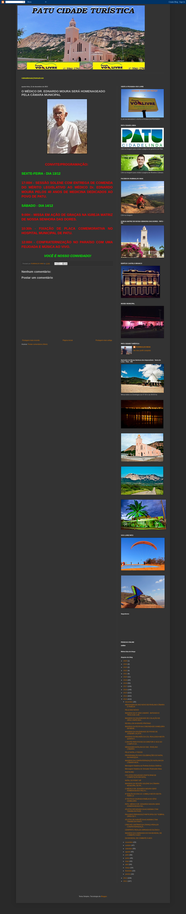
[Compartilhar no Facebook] (63, 263)
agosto (128, 852)
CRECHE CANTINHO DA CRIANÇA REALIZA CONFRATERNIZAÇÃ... (141, 826)
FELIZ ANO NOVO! (132, 710)
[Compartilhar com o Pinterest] (66, 263)
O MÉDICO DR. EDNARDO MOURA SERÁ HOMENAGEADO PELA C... (140, 790)
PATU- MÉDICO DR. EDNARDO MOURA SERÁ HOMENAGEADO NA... (142, 805)
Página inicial (68, 340)
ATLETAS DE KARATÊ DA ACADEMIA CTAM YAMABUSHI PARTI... (141, 821)
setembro (129, 849)
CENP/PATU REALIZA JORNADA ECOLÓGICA (142, 830)
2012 (125, 878)
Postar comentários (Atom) (38, 344)
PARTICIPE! (129, 772)
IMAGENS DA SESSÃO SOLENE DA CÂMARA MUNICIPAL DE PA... (142, 784)
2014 (125, 696)
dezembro (129, 702)
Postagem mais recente (31, 340)
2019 (125, 680)
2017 (125, 686)
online (123, 645)
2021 (125, 674)
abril (127, 864)
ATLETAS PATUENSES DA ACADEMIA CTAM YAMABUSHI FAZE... (141, 810)
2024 (125, 664)
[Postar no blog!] (58, 263)
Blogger (104, 896)
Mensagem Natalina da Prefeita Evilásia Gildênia (143, 766)
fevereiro (128, 871)
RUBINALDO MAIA (143, 347)
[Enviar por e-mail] (55, 263)
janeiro (128, 874)
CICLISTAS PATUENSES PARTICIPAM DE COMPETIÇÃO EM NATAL (140, 776)
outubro (128, 845)
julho (127, 855)
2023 (125, 667)
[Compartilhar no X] (61, 263)
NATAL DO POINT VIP (133, 780)
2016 (125, 690)
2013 (125, 699)
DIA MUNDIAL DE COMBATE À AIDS (138, 838)
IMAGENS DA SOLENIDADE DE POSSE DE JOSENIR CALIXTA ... (141, 733)
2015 (125, 693)
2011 (125, 881)
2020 (125, 677)
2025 (125, 661)
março (127, 868)
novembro (129, 842)
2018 (125, 683)
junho (127, 858)
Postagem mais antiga (104, 340)
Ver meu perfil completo (142, 350)
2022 (125, 671)
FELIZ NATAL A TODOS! (134, 752)
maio (127, 861)
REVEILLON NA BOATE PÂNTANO (138, 723)
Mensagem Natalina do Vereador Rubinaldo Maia (143, 769)
